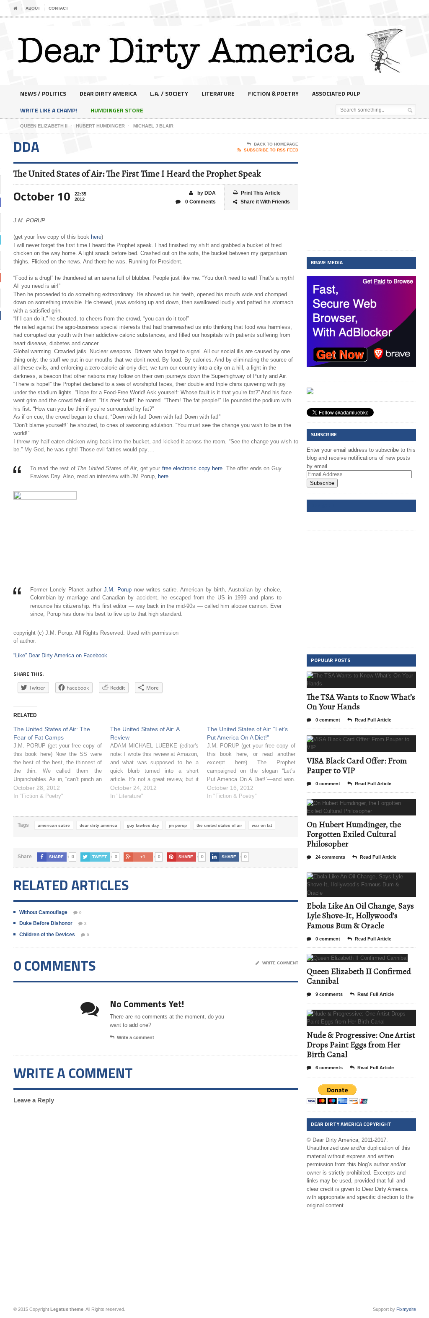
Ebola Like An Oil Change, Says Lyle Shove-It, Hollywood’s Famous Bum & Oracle (360, 915)
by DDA (206, 193)
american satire (54, 825)
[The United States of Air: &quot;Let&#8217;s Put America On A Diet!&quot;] (255, 762)
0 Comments (200, 202)
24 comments (329, 857)
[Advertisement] (361, 192)
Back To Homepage (276, 144)
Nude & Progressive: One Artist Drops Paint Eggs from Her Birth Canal (361, 1044)
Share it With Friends (265, 202)
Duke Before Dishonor (45, 923)
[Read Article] (371, 679)
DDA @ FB (322, 505)
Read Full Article (373, 719)
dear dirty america (98, 825)
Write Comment (280, 963)
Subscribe (322, 483)
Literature (218, 93)
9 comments (328, 994)
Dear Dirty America (108, 93)
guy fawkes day (143, 825)
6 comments (328, 1067)
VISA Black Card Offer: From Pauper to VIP (357, 765)
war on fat (262, 825)
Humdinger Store (116, 110)
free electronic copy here (192, 468)
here (96, 237)
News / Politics (43, 93)
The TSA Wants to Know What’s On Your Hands (361, 701)
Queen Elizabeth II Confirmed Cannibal (359, 976)
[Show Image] (351, 679)
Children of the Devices (47, 935)
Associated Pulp (336, 93)
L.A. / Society (169, 93)
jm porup (178, 825)
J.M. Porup (118, 589)
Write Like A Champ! (48, 110)
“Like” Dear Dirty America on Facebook (60, 655)
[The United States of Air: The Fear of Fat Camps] (61, 762)
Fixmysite (406, 1309)
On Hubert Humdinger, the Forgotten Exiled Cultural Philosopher (354, 834)
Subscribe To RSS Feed (271, 150)
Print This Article (261, 193)
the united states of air (219, 825)
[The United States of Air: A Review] (158, 762)
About (33, 8)
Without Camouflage (43, 912)
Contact (58, 8)
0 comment (327, 719)
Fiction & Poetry (273, 93)
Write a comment (135, 1037)
